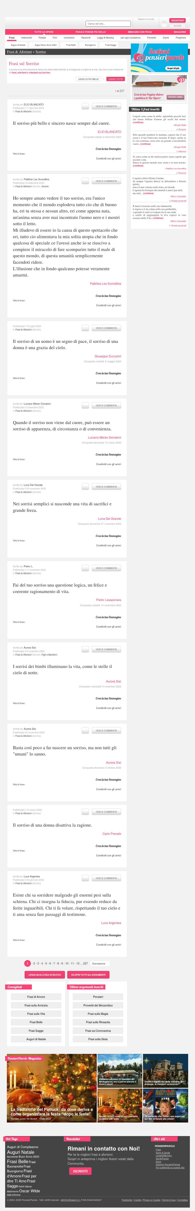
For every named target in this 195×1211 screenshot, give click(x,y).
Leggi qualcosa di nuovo (45, 974)
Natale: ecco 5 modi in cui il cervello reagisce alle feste (118, 1117)
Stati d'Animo (14, 1194)
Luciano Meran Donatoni (37, 403)
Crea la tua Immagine (108, 149)
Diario (166, 37)
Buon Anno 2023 (29, 1156)
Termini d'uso (169, 1199)
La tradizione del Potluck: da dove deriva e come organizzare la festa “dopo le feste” (52, 1111)
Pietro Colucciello (178, 196)
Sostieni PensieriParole (159, 57)
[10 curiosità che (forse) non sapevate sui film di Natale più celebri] (165, 1106)
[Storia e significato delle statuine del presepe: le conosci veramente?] (165, 1071)
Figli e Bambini (49, 654)
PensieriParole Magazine (24, 1058)
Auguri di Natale (18, 44)
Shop (158, 1161)
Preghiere (181, 37)
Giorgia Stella (180, 125)
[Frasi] (10, 33)
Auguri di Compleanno (22, 1146)
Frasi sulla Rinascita (98, 1022)
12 (77, 963)
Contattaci (182, 1199)
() (159, 119)
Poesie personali (178, 200)
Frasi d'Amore (19, 1173)
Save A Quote (163, 1152)
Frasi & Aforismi (23, 111)
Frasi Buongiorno (18, 1168)
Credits (137, 1199)
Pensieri (98, 997)
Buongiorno (90, 44)
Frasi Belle (71, 44)
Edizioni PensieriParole (168, 1164)
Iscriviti (80, 1171)
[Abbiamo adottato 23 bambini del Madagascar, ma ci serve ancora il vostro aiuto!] (120, 1071)
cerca (120, 24)
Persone (182, 129)
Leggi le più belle (88, 78)
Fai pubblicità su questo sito (170, 1167)
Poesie (42, 37)
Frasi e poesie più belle (91, 32)
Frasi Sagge (110, 44)
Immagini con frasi (140, 32)
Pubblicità (127, 1199)
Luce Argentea (32, 876)
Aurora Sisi (30, 647)
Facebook (138, 24)
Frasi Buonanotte (21, 1164)
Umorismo (69, 37)
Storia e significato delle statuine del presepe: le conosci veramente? (164, 1083)
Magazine (180, 32)
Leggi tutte (116, 78)
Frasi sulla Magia (98, 1014)
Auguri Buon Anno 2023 (46, 44)
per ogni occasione (131, 37)
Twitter (146, 24)
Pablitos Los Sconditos (36, 179)
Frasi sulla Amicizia (36, 1005)
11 (72, 963)
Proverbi (151, 37)
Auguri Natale (20, 1151)
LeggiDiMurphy (164, 1155)
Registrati (177, 20)
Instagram (154, 24)
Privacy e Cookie (151, 1199)
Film (55, 37)
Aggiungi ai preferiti (85, 106)
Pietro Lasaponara (108, 600)
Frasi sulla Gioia (98, 1039)
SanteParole (162, 1158)
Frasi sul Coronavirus (98, 1031)
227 (85, 963)
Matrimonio (13, 1191)
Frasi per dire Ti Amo (22, 1178)
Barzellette (12, 1156)
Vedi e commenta (106, 106)
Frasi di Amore (36, 997)
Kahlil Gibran (25, 1186)
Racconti (85, 37)
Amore (45, 186)
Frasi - (31, 22)
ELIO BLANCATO (34, 104)
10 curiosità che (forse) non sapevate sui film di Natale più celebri (165, 1117)
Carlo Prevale (112, 833)
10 (66, 963)
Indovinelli (26, 37)
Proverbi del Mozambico (98, 1005)
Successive (98, 963)
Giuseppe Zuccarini (108, 356)
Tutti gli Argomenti (88, 974)
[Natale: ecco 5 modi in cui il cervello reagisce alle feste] (120, 1106)
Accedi (177, 25)
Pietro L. (28, 566)
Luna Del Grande (33, 485)
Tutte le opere (44, 32)
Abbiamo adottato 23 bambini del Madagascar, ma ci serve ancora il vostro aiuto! (117, 1081)
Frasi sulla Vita (36, 1014)
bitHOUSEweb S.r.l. (71, 1199)
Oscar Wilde (29, 1190)
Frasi (11, 37)
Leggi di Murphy (105, 37)
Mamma (182, 151)
